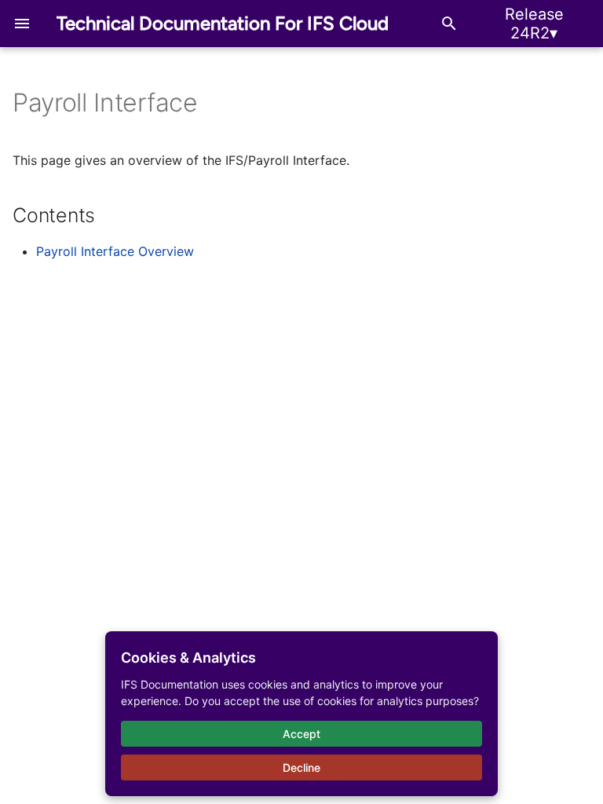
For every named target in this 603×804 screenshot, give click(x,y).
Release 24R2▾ (534, 23)
